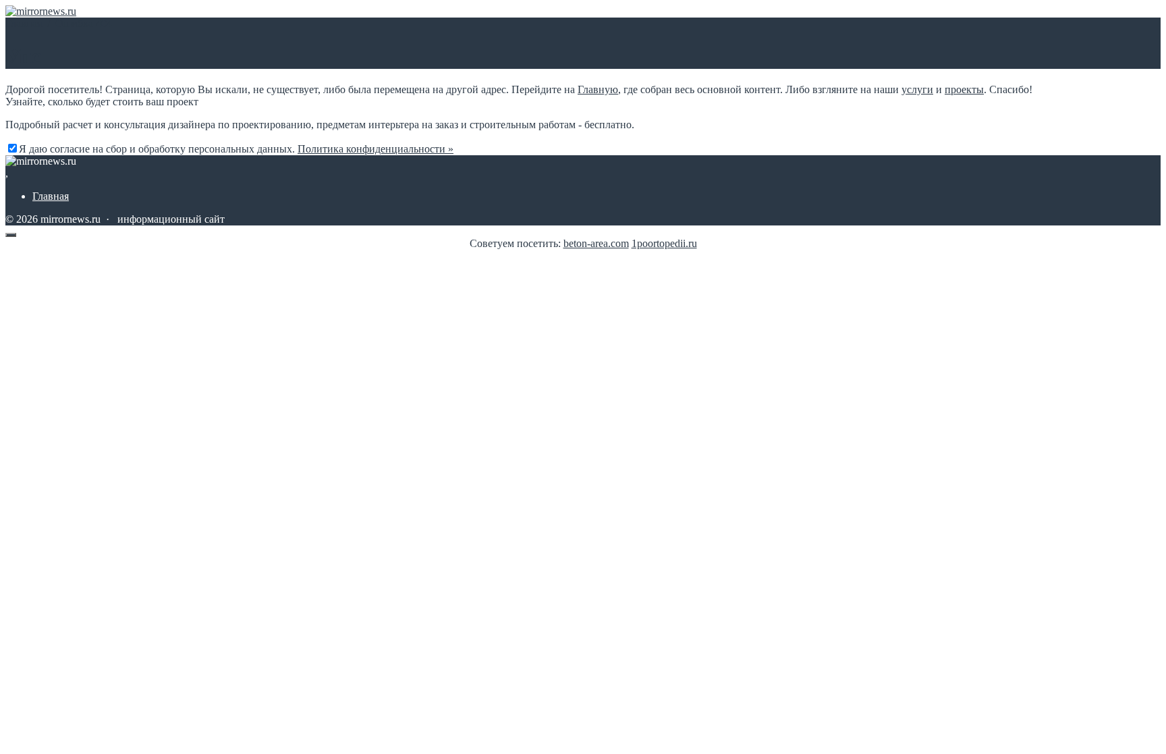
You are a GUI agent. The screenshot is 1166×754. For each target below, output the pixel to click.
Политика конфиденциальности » (375, 149)
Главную (598, 89)
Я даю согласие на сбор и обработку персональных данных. (236, 149)
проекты (964, 89)
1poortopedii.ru (664, 243)
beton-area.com (596, 243)
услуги (917, 89)
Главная (50, 196)
